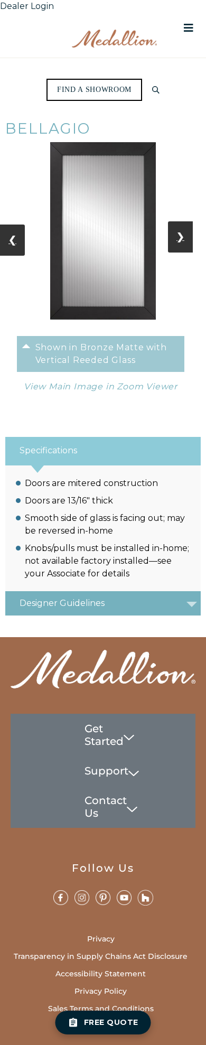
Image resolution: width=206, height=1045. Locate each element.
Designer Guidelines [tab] (62, 603)
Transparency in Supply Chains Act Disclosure (101, 956)
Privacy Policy (100, 991)
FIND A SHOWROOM (94, 90)
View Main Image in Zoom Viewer (100, 386)
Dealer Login (27, 6)
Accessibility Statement (100, 973)
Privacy (101, 939)
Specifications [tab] (48, 450)
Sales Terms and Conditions (101, 1008)
